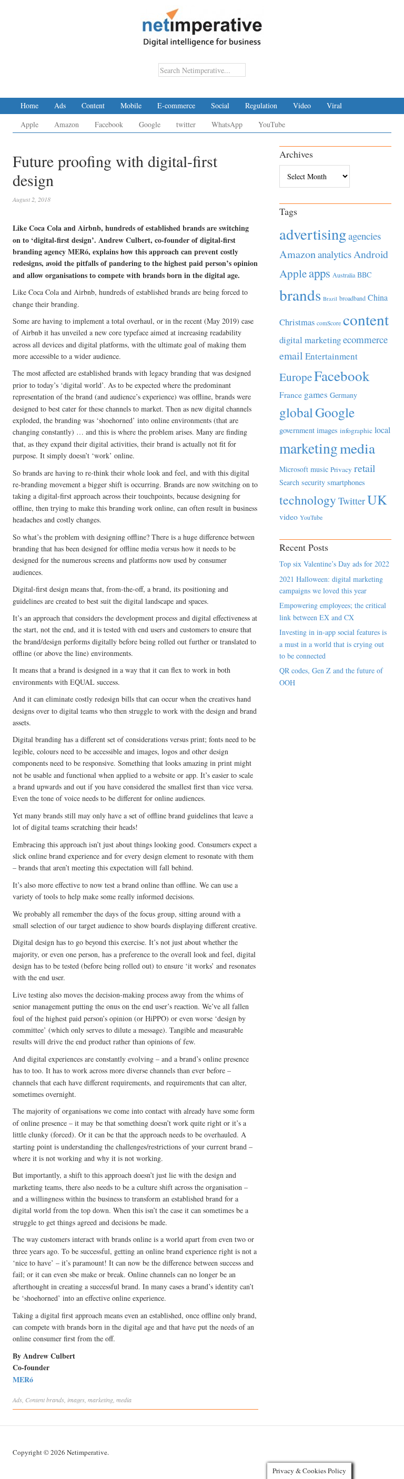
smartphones (346, 482)
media (124, 1399)
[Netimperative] (202, 23)
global (296, 412)
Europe (295, 376)
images (76, 1399)
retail (364, 468)
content (366, 319)
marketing (100, 1399)
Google (149, 124)
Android (371, 254)
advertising (312, 234)
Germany (343, 395)
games (316, 394)
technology (307, 499)
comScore (329, 323)
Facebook (109, 124)
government (297, 430)
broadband (352, 298)
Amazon (66, 124)
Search (289, 482)
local (382, 429)
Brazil (330, 298)
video (288, 516)
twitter (186, 124)
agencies (364, 235)
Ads (60, 105)
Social (220, 105)
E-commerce (176, 105)
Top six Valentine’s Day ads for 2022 (334, 564)
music (319, 469)
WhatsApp (227, 124)
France (290, 394)
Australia (343, 275)
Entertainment (331, 356)
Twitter (351, 501)
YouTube (271, 124)
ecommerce (365, 339)
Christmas (297, 322)
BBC (364, 275)
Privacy (341, 469)
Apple (29, 124)
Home (29, 105)
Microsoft (293, 469)
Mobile (131, 105)
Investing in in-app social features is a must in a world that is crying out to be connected (333, 644)
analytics (334, 254)
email (291, 355)
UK (377, 499)
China (378, 297)
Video (302, 105)
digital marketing (310, 340)
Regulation (261, 105)
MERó (23, 1379)
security (313, 482)
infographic (356, 430)
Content (93, 105)
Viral (334, 105)
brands (55, 1399)
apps (319, 273)
